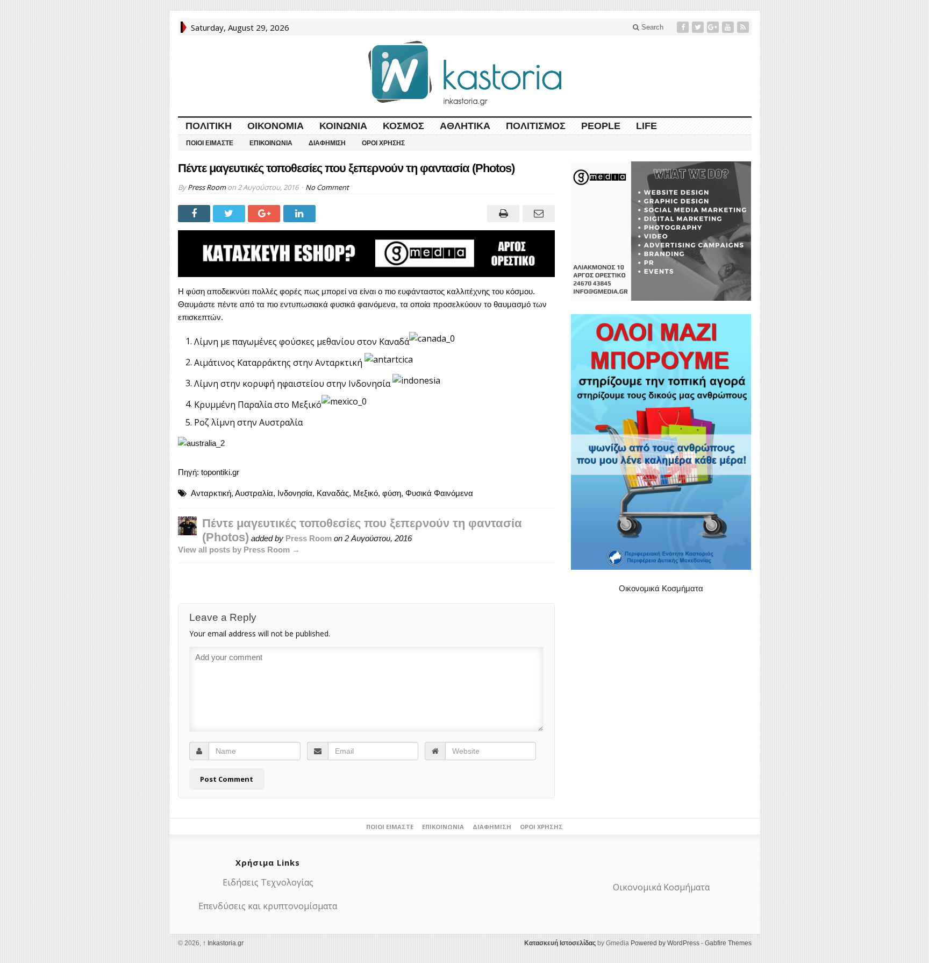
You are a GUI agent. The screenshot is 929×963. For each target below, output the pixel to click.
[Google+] (713, 27)
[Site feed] (744, 27)
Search (651, 27)
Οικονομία (275, 126)
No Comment (327, 187)
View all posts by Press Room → (239, 549)
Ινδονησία (294, 493)
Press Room (207, 187)
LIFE (646, 126)
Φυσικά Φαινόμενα (439, 493)
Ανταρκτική (211, 493)
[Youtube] (729, 27)
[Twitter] (698, 27)
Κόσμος (403, 126)
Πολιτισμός (536, 126)
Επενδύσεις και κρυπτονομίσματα (267, 906)
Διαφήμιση (327, 143)
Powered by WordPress (665, 943)
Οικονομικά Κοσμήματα (661, 588)
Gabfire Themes (728, 943)
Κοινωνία (343, 126)
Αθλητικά (465, 126)
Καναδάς (333, 493)
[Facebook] (683, 27)
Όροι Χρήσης (383, 143)
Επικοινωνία (270, 143)
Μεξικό (365, 493)
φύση (391, 493)
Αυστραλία (254, 493)
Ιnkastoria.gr (223, 943)
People (600, 126)
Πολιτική (208, 126)
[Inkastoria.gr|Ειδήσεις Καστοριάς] (464, 72)
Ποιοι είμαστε (209, 143)
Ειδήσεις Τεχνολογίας (268, 882)
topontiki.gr (220, 472)
